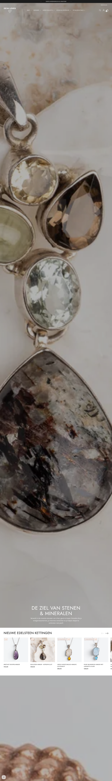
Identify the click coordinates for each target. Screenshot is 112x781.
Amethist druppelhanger (12, 664)
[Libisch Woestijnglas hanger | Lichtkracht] (69, 650)
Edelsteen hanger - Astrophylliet (41, 664)
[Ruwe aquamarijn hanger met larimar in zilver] (96, 650)
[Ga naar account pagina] (103, 10)
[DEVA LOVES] (10, 10)
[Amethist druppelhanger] (16, 650)
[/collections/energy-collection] (56, 315)
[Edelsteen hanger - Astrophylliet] (42, 650)
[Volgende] (71, 1)
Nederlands (104, 5)
